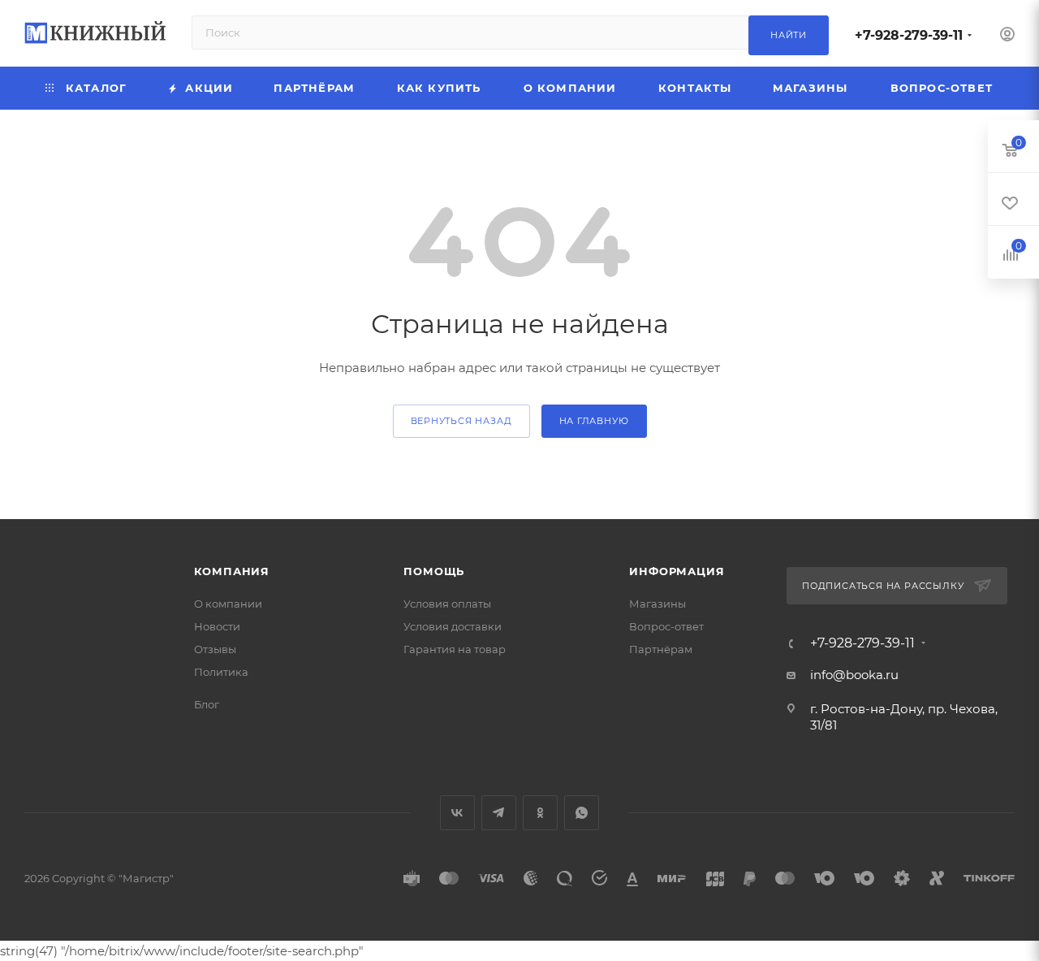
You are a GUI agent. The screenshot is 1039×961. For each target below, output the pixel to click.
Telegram (498, 812)
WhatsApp (581, 812)
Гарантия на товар (454, 649)
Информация (676, 571)
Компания (231, 571)
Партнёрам (660, 649)
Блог (206, 704)
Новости (217, 626)
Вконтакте (457, 812)
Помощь (433, 571)
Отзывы (215, 649)
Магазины (657, 603)
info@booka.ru (854, 674)
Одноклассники (540, 812)
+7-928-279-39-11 (909, 35)
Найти (788, 35)
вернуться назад (461, 420)
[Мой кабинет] (1007, 36)
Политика (221, 671)
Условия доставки (452, 626)
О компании (228, 603)
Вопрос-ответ (666, 626)
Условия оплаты (447, 603)
